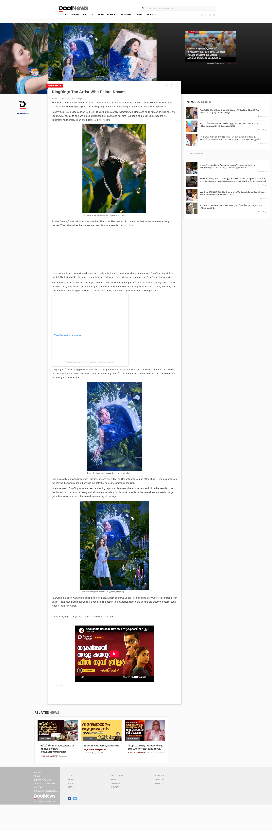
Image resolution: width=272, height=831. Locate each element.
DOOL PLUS (151, 14)
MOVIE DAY (126, 14)
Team (37, 776)
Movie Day (159, 779)
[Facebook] (198, 15)
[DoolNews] (72, 8)
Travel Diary (117, 775)
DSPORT (138, 14)
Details (71, 787)
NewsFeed (159, 783)
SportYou (116, 783)
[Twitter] (202, 15)
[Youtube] (214, 15)
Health (71, 783)
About (37, 772)
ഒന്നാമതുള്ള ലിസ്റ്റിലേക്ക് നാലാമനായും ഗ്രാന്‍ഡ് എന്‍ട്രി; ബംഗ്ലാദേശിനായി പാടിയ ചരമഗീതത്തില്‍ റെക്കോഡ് (206, 53)
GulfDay (115, 787)
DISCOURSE (112, 14)
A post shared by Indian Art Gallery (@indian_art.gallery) (90, 362)
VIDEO (101, 14)
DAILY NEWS (88, 14)
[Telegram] (210, 15)
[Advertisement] (114, 257)
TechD (70, 775)
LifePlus (115, 779)
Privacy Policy (42, 779)
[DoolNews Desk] (22, 105)
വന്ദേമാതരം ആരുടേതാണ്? (101, 745)
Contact (39, 787)
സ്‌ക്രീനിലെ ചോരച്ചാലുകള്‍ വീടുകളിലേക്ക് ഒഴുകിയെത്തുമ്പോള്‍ (57, 749)
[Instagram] (206, 15)
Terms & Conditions (45, 783)
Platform (159, 775)
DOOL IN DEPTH (72, 14)
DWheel (71, 779)
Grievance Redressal (46, 791)
